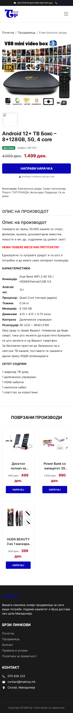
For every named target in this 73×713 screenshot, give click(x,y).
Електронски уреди (29, 188)
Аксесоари (36, 192)
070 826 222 (65, 3)
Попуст (6, 192)
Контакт (7, 645)
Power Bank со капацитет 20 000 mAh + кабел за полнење (55, 466)
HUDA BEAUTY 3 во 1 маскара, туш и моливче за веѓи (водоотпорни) (18, 541)
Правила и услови (15, 650)
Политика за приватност (19, 656)
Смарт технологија (54, 188)
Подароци (51, 192)
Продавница (26, 32)
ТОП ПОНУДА (20, 192)
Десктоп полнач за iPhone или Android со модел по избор (18, 466)
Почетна (8, 32)
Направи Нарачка (37, 168)
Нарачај (18, 489)
